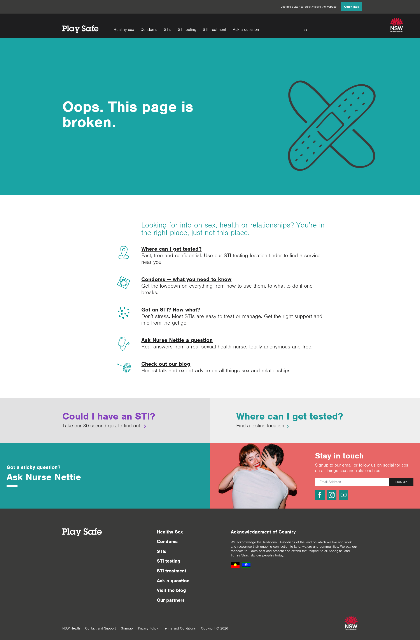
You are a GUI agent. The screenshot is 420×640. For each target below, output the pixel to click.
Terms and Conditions (179, 628)
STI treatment (214, 29)
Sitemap (127, 628)
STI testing (187, 29)
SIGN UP (401, 482)
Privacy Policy (148, 628)
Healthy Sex (170, 532)
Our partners (171, 600)
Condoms (148, 29)
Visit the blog (171, 590)
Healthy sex (124, 29)
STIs (167, 29)
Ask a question (246, 29)
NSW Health (71, 628)
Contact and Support (100, 628)
